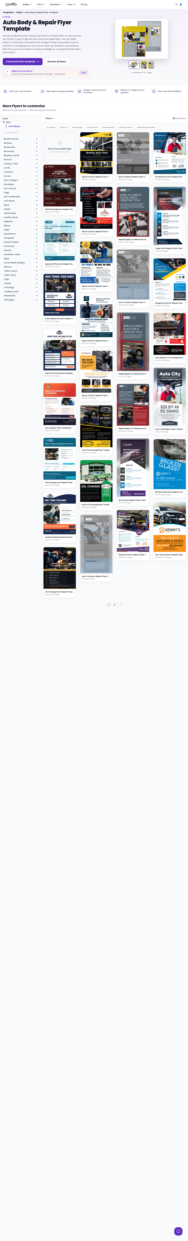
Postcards (9, 246)
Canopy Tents (11, 163)
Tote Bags (9, 287)
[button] (107, 171)
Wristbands (9, 295)
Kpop (6, 205)
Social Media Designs (14, 262)
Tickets (7, 283)
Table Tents (10, 275)
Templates (8, 12)
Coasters (8, 172)
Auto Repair (15, 126)
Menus (7, 225)
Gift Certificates (12, 196)
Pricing (84, 4)
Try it (83, 72)
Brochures (9, 151)
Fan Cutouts (10, 188)
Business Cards (11, 155)
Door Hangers (11, 180)
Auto (8, 122)
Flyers (19, 12)
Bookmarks (9, 147)
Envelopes (9, 184)
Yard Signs (9, 299)
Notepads (9, 238)
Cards (7, 167)
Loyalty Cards (11, 217)
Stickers (8, 266)
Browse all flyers (56, 61)
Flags (6, 192)
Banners (8, 143)
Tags (6, 279)
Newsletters (10, 233)
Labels (7, 209)
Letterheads (10, 213)
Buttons (8, 159)
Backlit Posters (11, 139)
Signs (6, 258)
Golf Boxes (9, 200)
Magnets (8, 221)
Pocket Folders (11, 242)
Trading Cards (11, 291)
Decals (7, 176)
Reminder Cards (12, 254)
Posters (7, 250)
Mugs (6, 229)
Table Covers (10, 271)
